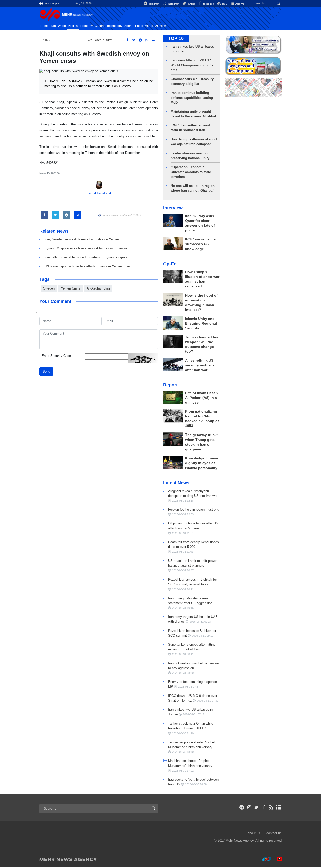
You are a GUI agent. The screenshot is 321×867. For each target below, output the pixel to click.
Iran (53, 26)
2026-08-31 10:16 (183, 607)
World (62, 26)
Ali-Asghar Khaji (98, 288)
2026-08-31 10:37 (183, 570)
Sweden (49, 288)
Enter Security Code (55, 356)
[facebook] (264, 807)
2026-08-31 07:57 (189, 686)
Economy (86, 26)
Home (44, 26)
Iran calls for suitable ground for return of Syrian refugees (85, 257)
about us (254, 833)
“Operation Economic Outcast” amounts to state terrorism (191, 171)
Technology (114, 26)
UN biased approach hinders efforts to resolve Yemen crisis (87, 266)
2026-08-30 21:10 (183, 733)
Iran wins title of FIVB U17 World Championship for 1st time (192, 65)
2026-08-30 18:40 (183, 751)
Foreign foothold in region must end (193, 509)
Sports (128, 26)
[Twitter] (256, 807)
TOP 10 (176, 38)
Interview (173, 207)
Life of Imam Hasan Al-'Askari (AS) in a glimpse (201, 397)
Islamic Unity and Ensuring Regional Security (201, 323)
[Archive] (278, 807)
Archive (239, 3)
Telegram (153, 3)
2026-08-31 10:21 (183, 589)
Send (46, 371)
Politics (73, 26)
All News (161, 26)
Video (149, 26)
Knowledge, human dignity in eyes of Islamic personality (201, 463)
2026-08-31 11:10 (182, 533)
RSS (224, 3)
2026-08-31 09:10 (202, 635)
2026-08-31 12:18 (183, 500)
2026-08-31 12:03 (183, 514)
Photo (139, 26)
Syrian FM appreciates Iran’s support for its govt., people (85, 248)
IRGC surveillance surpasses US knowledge (200, 244)
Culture (100, 26)
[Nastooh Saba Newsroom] (264, 859)
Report (170, 384)
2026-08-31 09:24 (200, 621)
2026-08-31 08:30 (183, 672)
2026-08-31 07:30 (207, 700)
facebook (208, 3)
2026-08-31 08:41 (183, 654)
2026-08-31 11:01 (182, 551)
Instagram (173, 3)
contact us (274, 833)
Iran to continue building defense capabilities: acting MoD (192, 97)
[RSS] (271, 807)
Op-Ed (170, 263)
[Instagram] (249, 807)
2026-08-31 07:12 (193, 714)
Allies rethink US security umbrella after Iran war (200, 365)
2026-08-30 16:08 (196, 784)
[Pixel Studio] (277, 859)
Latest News (176, 482)
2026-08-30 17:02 (183, 770)
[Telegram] (242, 807)
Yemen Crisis (70, 288)
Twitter (191, 3)
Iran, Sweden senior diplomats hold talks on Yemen (81, 239)
